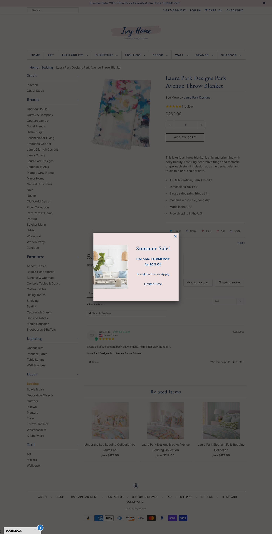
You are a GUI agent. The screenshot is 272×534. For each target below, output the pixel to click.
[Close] (175, 236)
